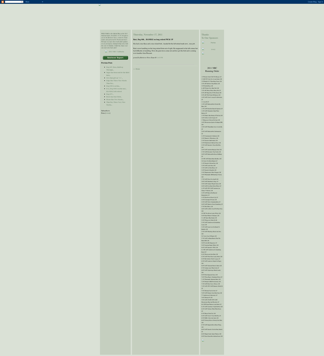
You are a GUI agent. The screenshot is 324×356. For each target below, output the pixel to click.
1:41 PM (160, 57)
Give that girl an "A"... (114, 78)
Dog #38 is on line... (113, 86)
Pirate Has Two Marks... (115, 99)
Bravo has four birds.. (114, 96)
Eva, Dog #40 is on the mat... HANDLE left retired (116, 90)
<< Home (136, 69)
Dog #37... (110, 94)
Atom (108, 113)
